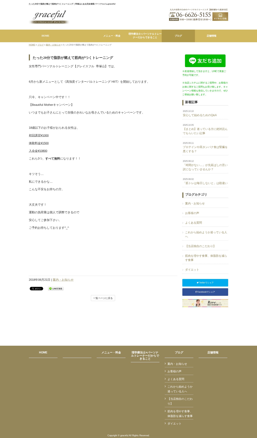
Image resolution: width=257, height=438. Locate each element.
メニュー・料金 (111, 352)
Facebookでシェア (206, 292)
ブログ (40, 45)
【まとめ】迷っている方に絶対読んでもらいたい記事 (205, 129)
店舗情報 (213, 352)
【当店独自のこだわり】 (200, 246)
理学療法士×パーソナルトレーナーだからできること (145, 355)
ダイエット (192, 269)
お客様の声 (192, 213)
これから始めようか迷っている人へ (206, 234)
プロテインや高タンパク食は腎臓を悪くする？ (205, 147)
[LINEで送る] (55, 288)
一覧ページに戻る (103, 298)
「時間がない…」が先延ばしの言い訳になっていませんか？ (205, 165)
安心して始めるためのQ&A (200, 113)
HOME (32, 45)
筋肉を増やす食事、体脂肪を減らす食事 (206, 257)
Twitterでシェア (206, 282)
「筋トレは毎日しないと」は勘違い (205, 181)
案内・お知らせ (53, 45)
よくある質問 (193, 222)
